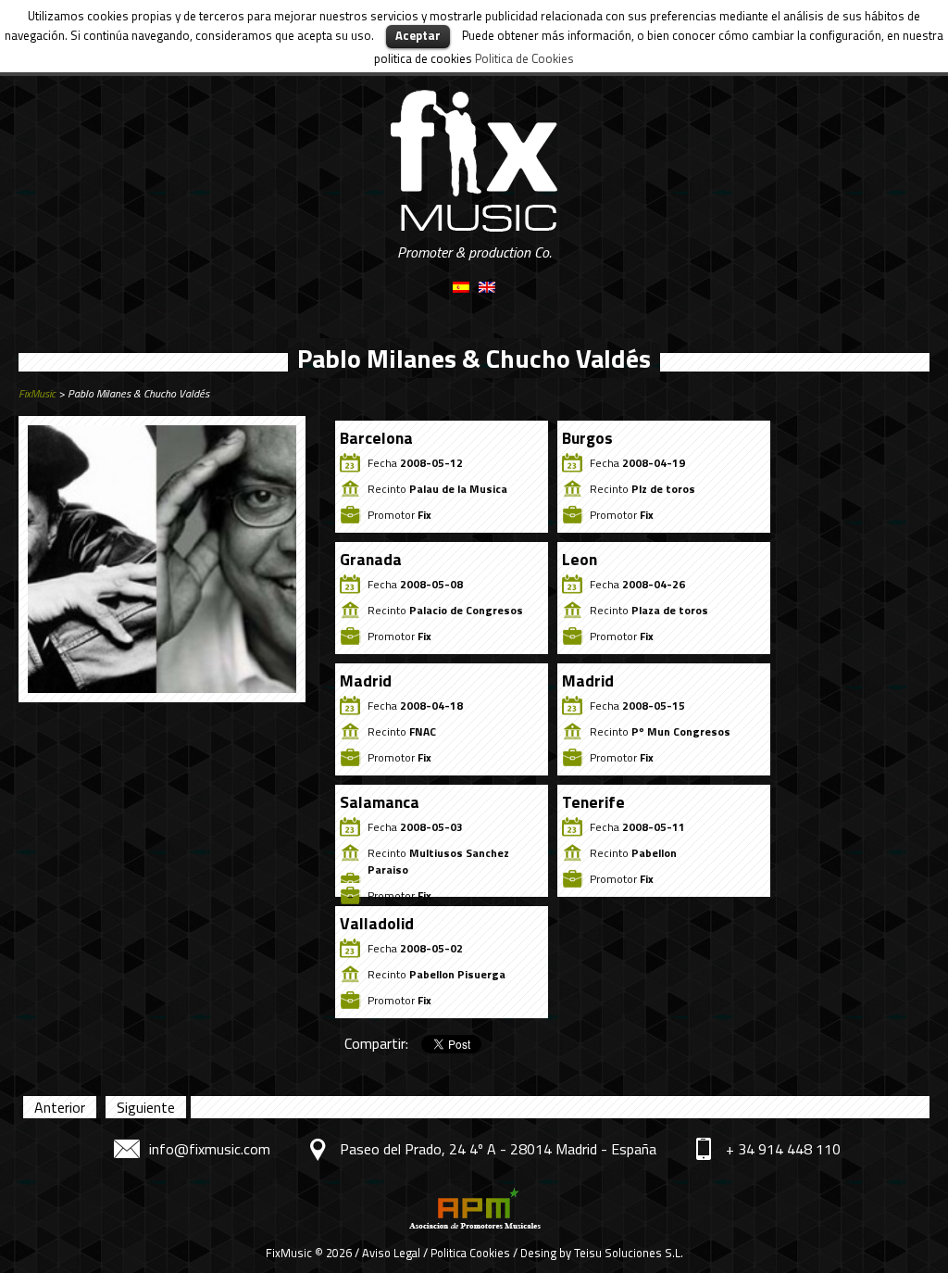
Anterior (59, 1107)
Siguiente (146, 1107)
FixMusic (37, 393)
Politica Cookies (470, 1252)
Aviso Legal (391, 1252)
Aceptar (418, 35)
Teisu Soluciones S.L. (628, 1252)
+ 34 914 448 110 (783, 1149)
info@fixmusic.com (209, 1149)
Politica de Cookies (524, 58)
